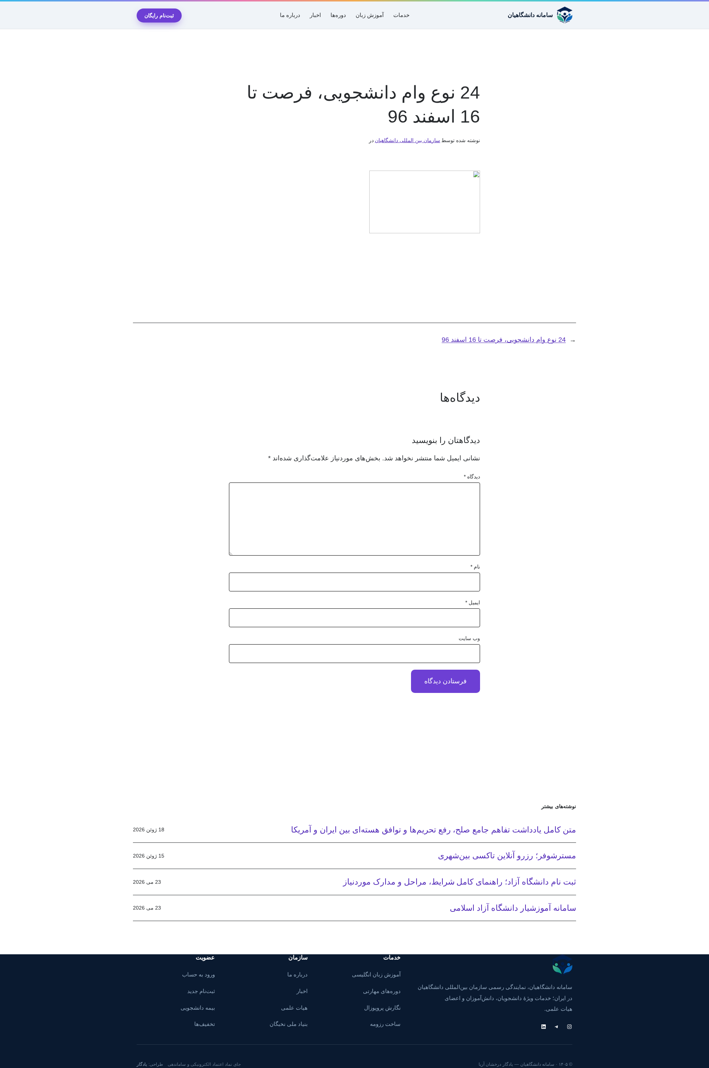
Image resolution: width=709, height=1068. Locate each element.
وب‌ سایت (469, 638)
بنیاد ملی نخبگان (289, 1024)
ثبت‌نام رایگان (159, 15)
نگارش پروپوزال (382, 1008)
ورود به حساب (198, 975)
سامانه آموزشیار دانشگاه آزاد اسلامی (513, 908)
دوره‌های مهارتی (382, 991)
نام (475, 567)
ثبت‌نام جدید (201, 991)
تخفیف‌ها (204, 1024)
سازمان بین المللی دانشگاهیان (407, 140)
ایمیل (472, 602)
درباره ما (297, 975)
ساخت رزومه (385, 1024)
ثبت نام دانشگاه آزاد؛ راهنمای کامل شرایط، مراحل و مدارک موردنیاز (459, 881)
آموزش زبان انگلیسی (376, 975)
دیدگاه (472, 477)
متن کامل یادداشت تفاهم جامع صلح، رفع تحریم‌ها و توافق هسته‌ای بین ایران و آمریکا (433, 829)
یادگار (142, 1064)
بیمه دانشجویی (198, 1008)
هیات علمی (294, 1008)
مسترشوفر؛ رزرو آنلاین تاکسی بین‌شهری (507, 855)
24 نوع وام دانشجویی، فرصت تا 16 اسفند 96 (504, 339)
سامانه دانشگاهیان (530, 14)
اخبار (302, 991)
